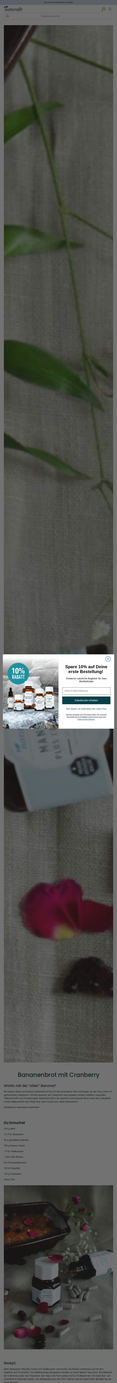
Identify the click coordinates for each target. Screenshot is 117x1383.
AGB (100, 717)
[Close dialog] (108, 658)
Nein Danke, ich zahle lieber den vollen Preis (86, 709)
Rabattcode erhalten (86, 700)
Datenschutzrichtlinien (86, 719)
